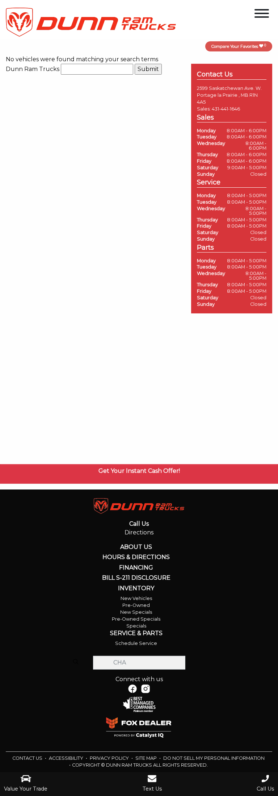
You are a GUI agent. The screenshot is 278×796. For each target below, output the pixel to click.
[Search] (76, 662)
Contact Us (27, 758)
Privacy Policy (110, 758)
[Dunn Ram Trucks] (91, 21)
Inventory (136, 588)
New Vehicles (136, 598)
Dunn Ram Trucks (32, 69)
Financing (136, 567)
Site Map (146, 758)
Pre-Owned (136, 605)
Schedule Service (136, 643)
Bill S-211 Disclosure (136, 578)
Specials (136, 626)
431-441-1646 (226, 109)
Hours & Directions (136, 557)
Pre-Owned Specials (136, 619)
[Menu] (261, 15)
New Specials (136, 612)
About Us (136, 547)
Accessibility (66, 758)
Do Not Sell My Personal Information (214, 758)
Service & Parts (136, 633)
